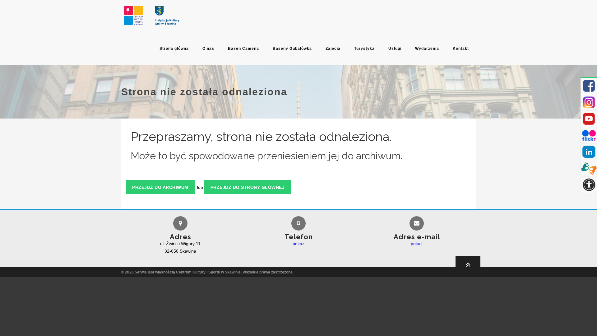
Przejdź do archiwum (160, 187)
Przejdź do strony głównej (248, 187)
